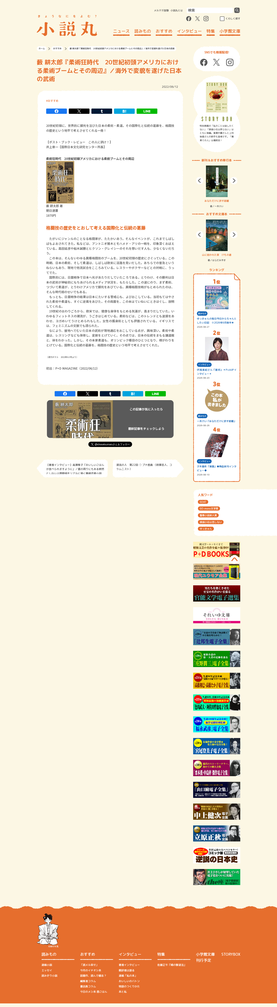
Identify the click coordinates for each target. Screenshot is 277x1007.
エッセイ (46, 970)
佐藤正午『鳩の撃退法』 (171, 965)
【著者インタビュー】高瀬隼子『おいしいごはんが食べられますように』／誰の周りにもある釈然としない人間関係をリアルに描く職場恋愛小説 (75, 468)
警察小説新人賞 (208, 515)
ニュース (121, 31)
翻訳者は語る (127, 970)
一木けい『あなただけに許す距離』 (216, 421)
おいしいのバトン (129, 981)
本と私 (123, 991)
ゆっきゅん (206, 528)
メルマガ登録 (161, 10)
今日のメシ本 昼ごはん (93, 991)
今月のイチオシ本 (90, 970)
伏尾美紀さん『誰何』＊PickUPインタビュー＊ (216, 371)
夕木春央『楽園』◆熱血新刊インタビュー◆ (216, 468)
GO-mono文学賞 (209, 508)
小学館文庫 (230, 31)
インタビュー (189, 31)
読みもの (142, 31)
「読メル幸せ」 (89, 965)
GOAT (203, 502)
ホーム (42, 48)
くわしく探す (233, 18)
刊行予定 (203, 960)
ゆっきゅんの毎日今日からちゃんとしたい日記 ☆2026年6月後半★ (216, 320)
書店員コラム (88, 986)
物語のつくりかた (129, 986)
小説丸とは (177, 10)
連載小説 (46, 965)
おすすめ (164, 31)
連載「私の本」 (128, 975)
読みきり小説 (49, 975)
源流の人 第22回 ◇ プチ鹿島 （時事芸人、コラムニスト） (144, 467)
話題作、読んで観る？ (93, 975)
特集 (211, 31)
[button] (200, 180)
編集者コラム (88, 981)
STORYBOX (230, 954)
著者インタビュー (129, 965)
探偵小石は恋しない (211, 522)
